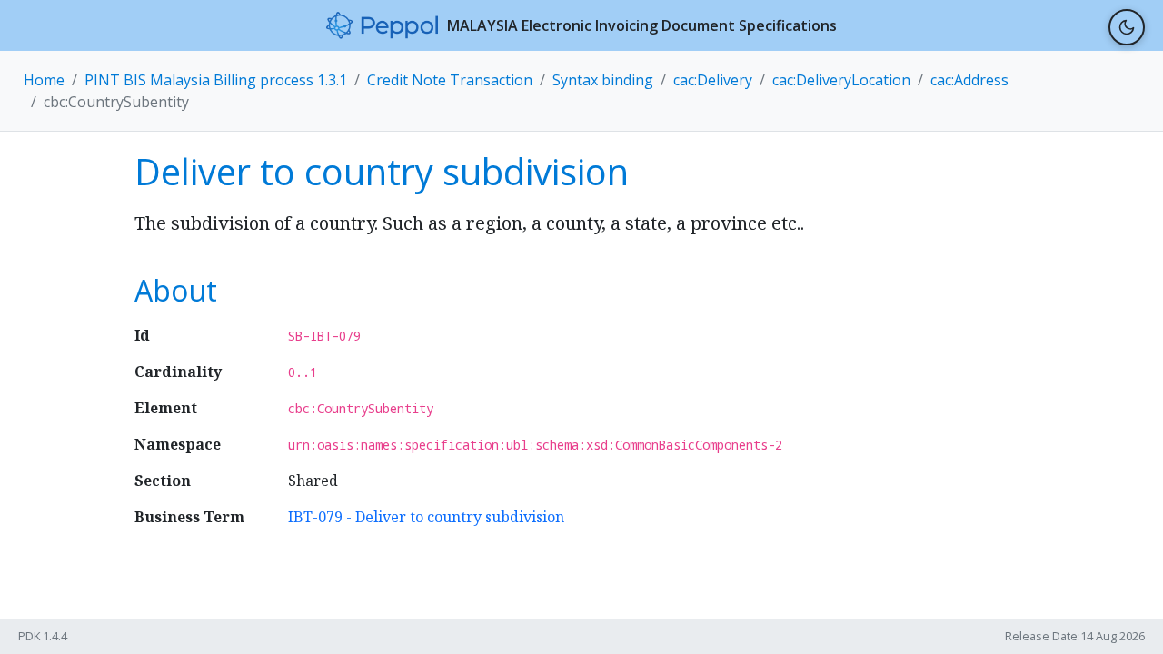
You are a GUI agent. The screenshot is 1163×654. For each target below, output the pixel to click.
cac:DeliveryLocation (841, 80)
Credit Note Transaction (449, 80)
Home (44, 80)
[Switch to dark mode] (1126, 27)
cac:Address (969, 80)
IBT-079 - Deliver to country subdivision (426, 517)
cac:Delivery (712, 80)
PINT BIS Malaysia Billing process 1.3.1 (215, 80)
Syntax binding (602, 80)
